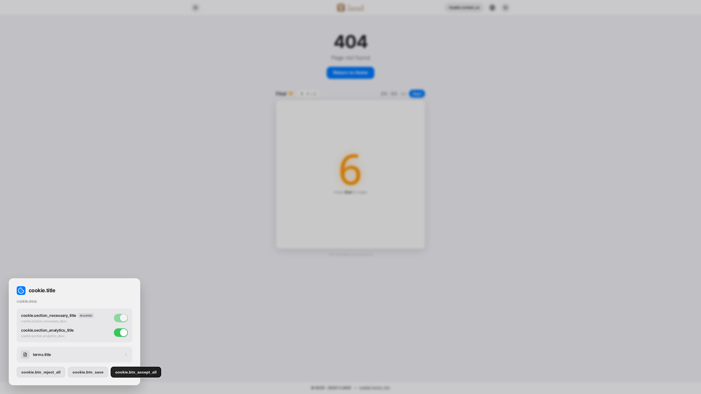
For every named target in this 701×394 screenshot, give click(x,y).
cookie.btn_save (88, 372)
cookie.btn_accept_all (136, 372)
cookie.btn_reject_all (41, 372)
